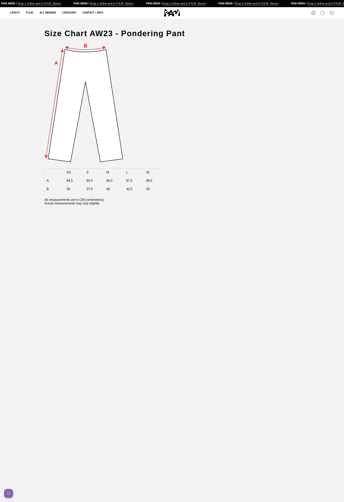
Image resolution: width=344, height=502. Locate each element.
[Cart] (331, 13)
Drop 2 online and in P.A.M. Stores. (40, 3)
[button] (15, 13)
